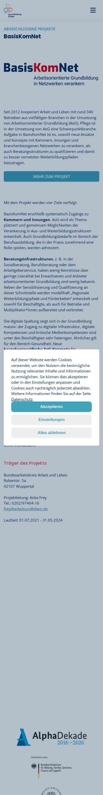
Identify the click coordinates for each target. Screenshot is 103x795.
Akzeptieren (51, 407)
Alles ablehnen (52, 433)
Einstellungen (51, 420)
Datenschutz (21, 399)
